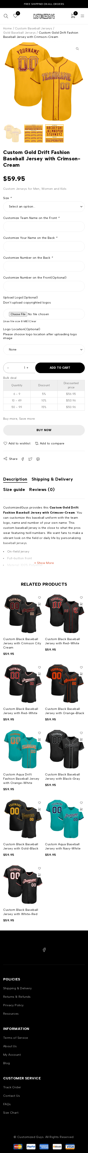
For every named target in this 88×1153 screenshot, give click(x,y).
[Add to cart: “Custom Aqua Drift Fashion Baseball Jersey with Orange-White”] (39, 739)
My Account (12, 1055)
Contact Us (11, 1096)
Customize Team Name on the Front (31, 218)
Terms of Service (15, 1038)
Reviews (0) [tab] (42, 489)
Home (7, 28)
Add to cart (60, 367)
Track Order (12, 1087)
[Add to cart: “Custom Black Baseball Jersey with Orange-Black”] (81, 673)
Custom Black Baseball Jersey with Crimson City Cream (22, 643)
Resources (11, 1014)
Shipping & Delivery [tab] (52, 479)
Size (7, 198)
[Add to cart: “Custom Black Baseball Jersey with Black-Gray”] (81, 739)
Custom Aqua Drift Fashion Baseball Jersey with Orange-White (21, 779)
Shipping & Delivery (17, 988)
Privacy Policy (13, 1005)
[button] (77, 48)
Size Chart (10, 1113)
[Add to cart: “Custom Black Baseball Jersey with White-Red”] (39, 874)
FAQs (7, 1104)
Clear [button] (32, 321)
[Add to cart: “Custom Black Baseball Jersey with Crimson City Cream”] (39, 604)
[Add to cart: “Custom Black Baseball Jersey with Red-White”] (81, 604)
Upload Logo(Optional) (20, 297)
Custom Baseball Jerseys (33, 28)
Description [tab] (15, 479)
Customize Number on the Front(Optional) (35, 277)
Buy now (44, 430)
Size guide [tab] (14, 489)
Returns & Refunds (17, 997)
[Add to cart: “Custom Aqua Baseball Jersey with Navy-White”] (81, 809)
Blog (6, 1063)
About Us (10, 1046)
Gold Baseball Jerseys (19, 32)
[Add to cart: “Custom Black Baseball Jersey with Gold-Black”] (39, 809)
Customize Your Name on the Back (30, 238)
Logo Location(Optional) (21, 329)
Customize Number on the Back (28, 258)
